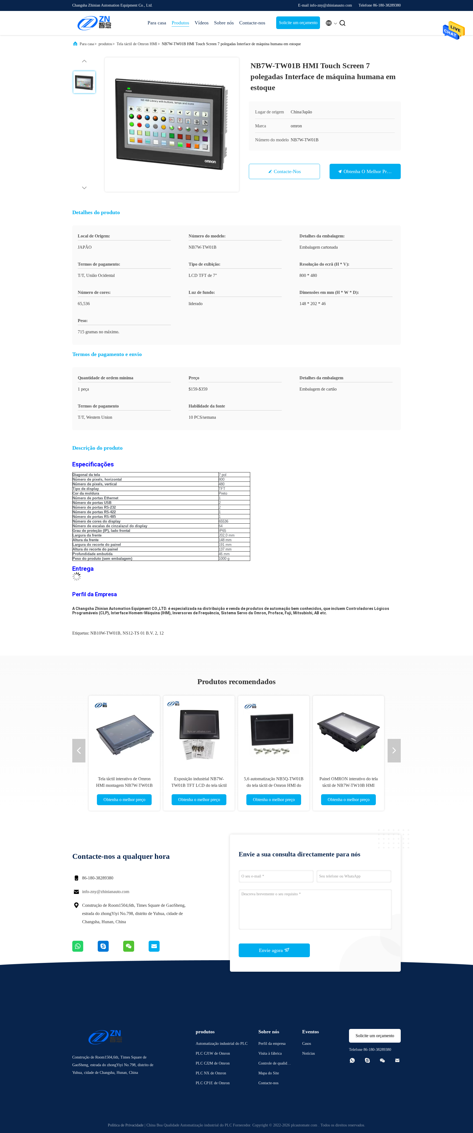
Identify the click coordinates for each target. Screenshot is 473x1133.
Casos (306, 1044)
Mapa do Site (268, 1073)
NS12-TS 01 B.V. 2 (140, 633)
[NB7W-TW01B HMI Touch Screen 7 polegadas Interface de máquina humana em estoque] (172, 125)
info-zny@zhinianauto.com (105, 891)
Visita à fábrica (270, 1053)
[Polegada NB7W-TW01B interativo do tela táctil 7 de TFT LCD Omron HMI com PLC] (274, 731)
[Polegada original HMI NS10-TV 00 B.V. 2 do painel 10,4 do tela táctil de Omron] (199, 731)
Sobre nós (224, 22)
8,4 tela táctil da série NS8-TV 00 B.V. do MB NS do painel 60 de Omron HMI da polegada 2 (348, 785)
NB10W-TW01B (105, 633)
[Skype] (110, 950)
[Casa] (94, 23)
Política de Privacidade (125, 1125)
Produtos (180, 22)
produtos (105, 44)
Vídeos (202, 22)
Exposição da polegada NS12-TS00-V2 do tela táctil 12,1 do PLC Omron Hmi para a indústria (124, 785)
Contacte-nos (252, 22)
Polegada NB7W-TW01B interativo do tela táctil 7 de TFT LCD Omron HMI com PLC (274, 785)
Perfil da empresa (271, 1044)
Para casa (157, 22)
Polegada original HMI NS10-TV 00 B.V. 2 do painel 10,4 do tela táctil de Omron (199, 785)
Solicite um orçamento (298, 22)
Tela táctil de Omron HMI (137, 44)
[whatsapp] (85, 950)
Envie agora (271, 950)
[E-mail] (161, 950)
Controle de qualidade (274, 1064)
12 (161, 633)
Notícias (308, 1053)
